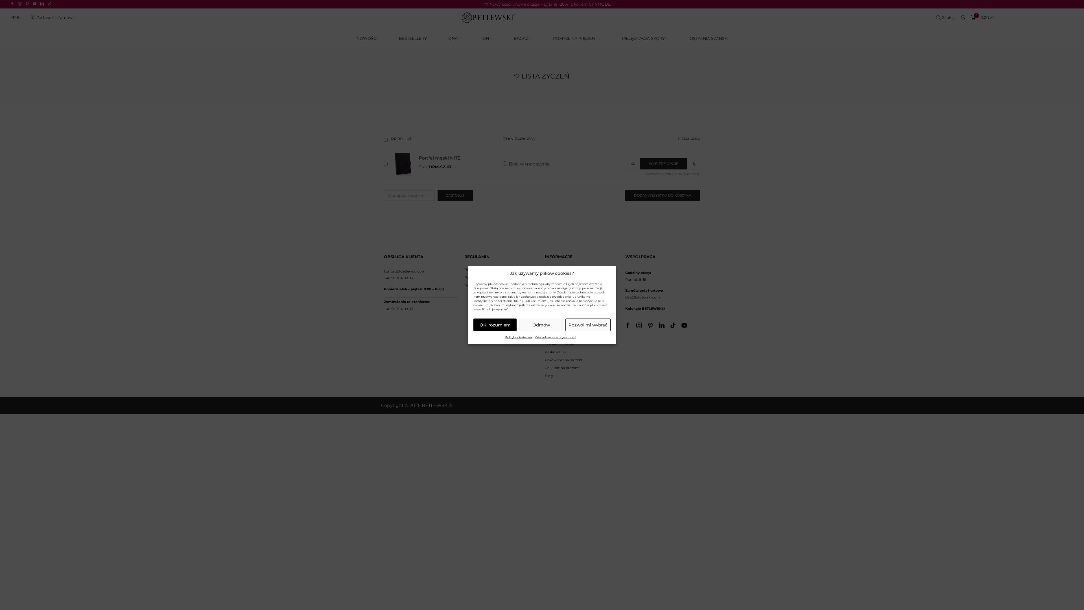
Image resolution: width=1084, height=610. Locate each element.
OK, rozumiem (495, 325)
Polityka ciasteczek (518, 337)
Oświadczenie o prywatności (555, 337)
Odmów (541, 325)
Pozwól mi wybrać (588, 325)
